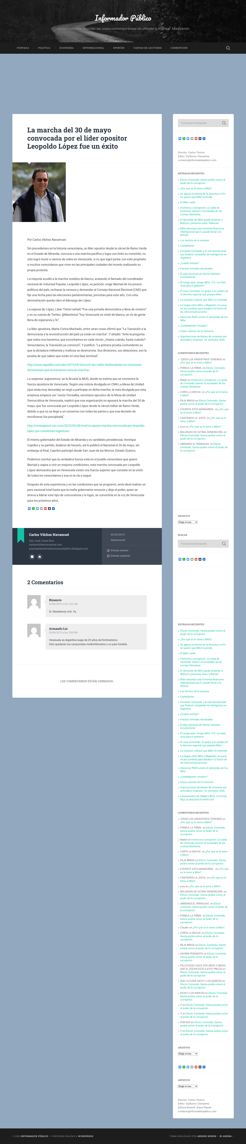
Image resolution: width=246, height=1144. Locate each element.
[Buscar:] (203, 123)
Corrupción (179, 47)
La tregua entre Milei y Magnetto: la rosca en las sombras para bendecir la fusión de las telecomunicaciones (203, 308)
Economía (66, 47)
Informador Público (123, 18)
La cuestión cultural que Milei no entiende (203, 299)
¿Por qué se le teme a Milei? (196, 188)
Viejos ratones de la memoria (196, 331)
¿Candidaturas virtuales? (194, 325)
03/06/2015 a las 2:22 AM (63, 603)
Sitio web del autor (40, 557)
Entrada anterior (119, 550)
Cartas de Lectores (148, 47)
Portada (23, 47)
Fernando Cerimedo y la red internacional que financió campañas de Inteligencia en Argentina (203, 254)
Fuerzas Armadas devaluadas (196, 268)
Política (44, 47)
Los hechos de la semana (194, 240)
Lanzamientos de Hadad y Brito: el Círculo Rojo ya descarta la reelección (203, 798)
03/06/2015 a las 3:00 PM (63, 632)
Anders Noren (206, 1136)
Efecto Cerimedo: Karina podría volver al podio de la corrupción (202, 181)
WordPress (85, 1136)
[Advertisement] (123, 78)
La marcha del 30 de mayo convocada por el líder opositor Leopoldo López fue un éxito (77, 137)
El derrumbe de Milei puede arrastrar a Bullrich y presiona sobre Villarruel (201, 221)
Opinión (119, 47)
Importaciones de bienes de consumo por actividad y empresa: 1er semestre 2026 (203, 338)
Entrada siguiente (120, 555)
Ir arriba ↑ (227, 1136)
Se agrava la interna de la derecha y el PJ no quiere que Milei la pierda (203, 195)
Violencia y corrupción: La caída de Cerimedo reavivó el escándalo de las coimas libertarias (201, 211)
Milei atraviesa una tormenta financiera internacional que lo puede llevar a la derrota (202, 232)
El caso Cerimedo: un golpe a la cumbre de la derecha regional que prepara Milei (204, 293)
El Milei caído (187, 202)
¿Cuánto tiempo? (189, 263)
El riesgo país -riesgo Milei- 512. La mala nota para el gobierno (203, 284)
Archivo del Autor (32, 557)
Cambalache (187, 245)
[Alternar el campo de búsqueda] (228, 48)
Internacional (93, 47)
